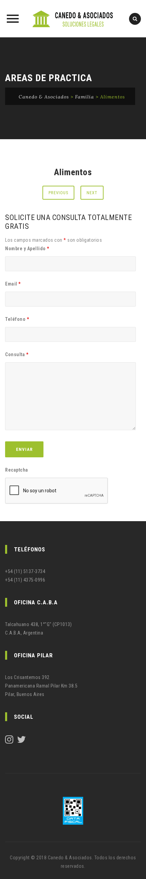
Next (92, 192)
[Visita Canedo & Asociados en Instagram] (9, 741)
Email (13, 284)
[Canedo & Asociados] (73, 18)
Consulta (16, 354)
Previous (58, 192)
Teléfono (17, 319)
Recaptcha (16, 470)
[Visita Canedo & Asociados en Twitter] (21, 741)
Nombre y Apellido (27, 248)
